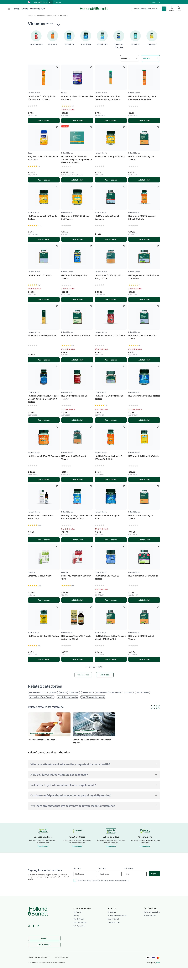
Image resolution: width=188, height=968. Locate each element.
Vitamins (53, 692)
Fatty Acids (74, 692)
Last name (102, 868)
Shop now (57, 2)
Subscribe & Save (150, 915)
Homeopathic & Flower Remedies (41, 697)
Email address (128, 868)
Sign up (154, 874)
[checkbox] (75, 880)
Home (30, 15)
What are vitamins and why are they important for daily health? (70, 764)
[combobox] (129, 58)
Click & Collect (79, 919)
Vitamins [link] (63, 15)
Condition (128, 692)
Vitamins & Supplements (46, 15)
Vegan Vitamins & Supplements (93, 697)
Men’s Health (116, 692)
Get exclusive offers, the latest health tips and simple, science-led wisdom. (103, 880)
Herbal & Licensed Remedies (67, 697)
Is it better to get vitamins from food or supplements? (63, 785)
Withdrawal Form (79, 926)
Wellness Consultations (152, 912)
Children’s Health (142, 692)
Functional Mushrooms (37, 692)
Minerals (63, 692)
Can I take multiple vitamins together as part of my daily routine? (70, 795)
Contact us (77, 912)
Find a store (152, 2)
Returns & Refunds (80, 922)
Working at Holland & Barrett (117, 915)
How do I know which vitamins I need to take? (59, 774)
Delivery (76, 915)
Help (158, 2)
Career (44, 938)
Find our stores (44, 944)
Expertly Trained (113, 919)
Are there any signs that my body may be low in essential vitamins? (72, 806)
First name (77, 868)
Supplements (87, 692)
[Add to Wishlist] (57, 67)
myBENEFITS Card (114, 922)
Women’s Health (102, 692)
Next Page (105, 675)
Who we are (112, 912)
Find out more (43, 846)
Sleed (158, 962)
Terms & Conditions (61, 957)
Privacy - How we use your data (39, 957)
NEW (50, 2)
